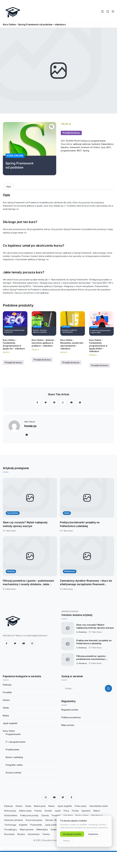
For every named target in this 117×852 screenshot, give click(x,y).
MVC (108, 147)
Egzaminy (86, 810)
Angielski (23, 825)
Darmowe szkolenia (13, 820)
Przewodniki (36, 825)
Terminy (46, 834)
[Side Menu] (113, 11)
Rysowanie (9, 834)
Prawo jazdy (80, 806)
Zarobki (48, 810)
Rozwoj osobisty (13, 772)
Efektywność (69, 571)
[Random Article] (102, 11)
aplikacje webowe (81, 144)
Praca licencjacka (34, 820)
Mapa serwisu (67, 725)
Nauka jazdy (40, 806)
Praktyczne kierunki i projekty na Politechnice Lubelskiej (80, 524)
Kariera (6, 700)
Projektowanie (12, 749)
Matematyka (42, 829)
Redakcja (30, 426)
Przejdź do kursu (71, 133)
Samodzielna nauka (98, 806)
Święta (54, 829)
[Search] (107, 11)
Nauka (66, 513)
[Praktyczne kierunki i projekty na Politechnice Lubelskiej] (87, 498)
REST (79, 150)
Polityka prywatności (71, 717)
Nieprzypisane (27, 829)
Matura (96, 810)
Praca (66, 810)
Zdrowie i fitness (53, 820)
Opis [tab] (8, 186)
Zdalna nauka (25, 810)
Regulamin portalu (69, 709)
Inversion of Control (90, 147)
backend (96, 144)
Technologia (10, 825)
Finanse (38, 810)
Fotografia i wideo (14, 765)
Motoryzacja (10, 810)
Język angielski (10, 723)
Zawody (45, 815)
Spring (86, 150)
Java (103, 147)
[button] (51, 126)
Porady (75, 810)
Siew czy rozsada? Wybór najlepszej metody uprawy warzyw (25, 524)
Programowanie (13, 734)
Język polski (51, 825)
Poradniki (7, 692)
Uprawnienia (33, 834)
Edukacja (11, 571)
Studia (6, 707)
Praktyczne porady (29, 815)
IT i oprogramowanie (15, 742)
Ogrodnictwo (12, 513)
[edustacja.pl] (13, 11)
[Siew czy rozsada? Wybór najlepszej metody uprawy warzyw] (30, 498)
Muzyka (21, 834)
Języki (58, 810)
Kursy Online (9, 731)
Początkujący (10, 829)
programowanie (98, 141)
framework (75, 147)
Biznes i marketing (14, 757)
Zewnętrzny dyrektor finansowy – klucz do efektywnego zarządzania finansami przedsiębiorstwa (86, 582)
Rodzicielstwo (10, 815)
